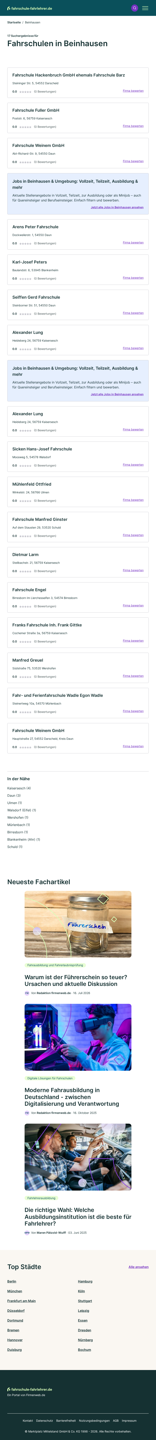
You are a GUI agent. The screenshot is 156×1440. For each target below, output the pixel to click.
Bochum (84, 1350)
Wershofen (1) (17, 817)
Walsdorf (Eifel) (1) (21, 810)
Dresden (84, 1330)
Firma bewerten (133, 90)
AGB (116, 1420)
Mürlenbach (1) (18, 825)
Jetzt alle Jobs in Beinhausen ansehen (117, 207)
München (14, 1291)
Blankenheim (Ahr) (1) (23, 839)
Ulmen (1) (14, 803)
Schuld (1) (15, 847)
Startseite (14, 22)
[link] (78, 83)
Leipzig (83, 1311)
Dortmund (15, 1320)
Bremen (13, 1330)
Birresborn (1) (17, 832)
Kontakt (28, 1420)
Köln (81, 1291)
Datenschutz (44, 1420)
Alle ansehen (139, 1267)
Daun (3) (14, 795)
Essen (83, 1320)
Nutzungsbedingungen (94, 1420)
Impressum (129, 1420)
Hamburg (85, 1281)
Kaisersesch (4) (19, 788)
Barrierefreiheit (66, 1420)
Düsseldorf (16, 1311)
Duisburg (14, 1350)
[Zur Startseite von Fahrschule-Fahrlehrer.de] (29, 7)
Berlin (11, 1281)
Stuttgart (85, 1301)
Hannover (15, 1340)
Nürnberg (85, 1340)
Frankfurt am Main (21, 1301)
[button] (134, 8)
